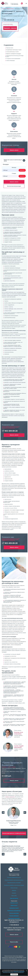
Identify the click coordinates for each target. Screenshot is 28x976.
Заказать (22, 170)
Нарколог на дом (14, 902)
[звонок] (26, 3)
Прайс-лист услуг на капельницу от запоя (13, 160)
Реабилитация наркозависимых (14, 910)
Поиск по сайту (14, 942)
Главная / (4, 8)
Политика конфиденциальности (14, 877)
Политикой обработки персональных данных (19, 971)
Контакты (14, 892)
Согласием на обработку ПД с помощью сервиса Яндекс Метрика (16, 972)
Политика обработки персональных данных (14, 880)
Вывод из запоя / (11, 8)
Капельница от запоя (14, 907)
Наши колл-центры (14, 898)
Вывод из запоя (14, 905)
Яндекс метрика (14, 887)
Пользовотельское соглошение (14, 882)
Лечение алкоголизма (14, 913)
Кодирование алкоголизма (14, 918)
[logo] (14, 869)
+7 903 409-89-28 (14, 4)
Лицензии (14, 890)
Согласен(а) (14, 974)
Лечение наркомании (14, 915)
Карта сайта (14, 895)
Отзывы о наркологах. (10, 796)
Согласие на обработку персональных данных (14, 885)
